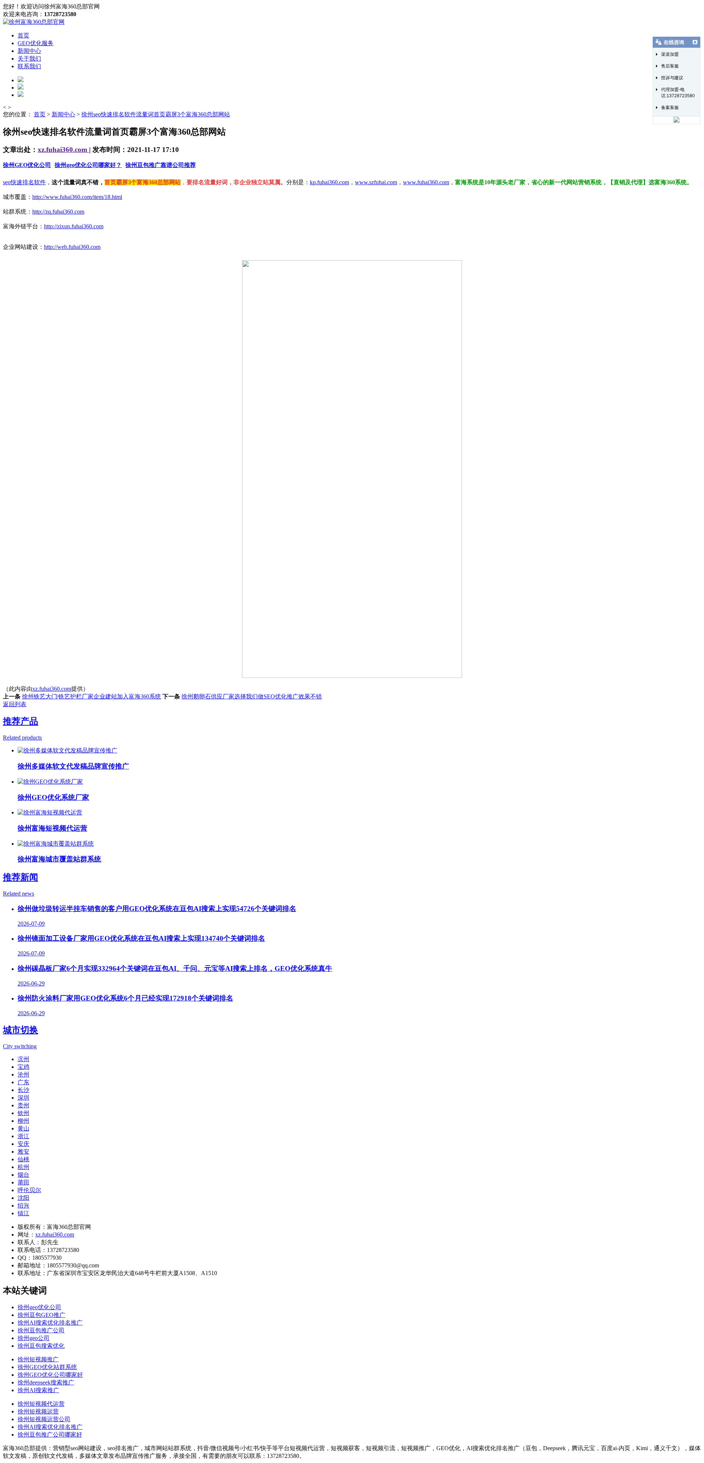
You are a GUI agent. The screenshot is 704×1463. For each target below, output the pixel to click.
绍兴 (23, 1205)
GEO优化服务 (36, 43)
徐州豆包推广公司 (41, 1330)
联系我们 (29, 66)
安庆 (23, 1144)
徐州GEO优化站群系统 (47, 1367)
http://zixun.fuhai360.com (73, 226)
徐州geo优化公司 (39, 1307)
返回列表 (14, 704)
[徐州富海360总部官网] (34, 22)
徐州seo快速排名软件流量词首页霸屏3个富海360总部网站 (155, 114)
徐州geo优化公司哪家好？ (88, 165)
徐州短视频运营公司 (44, 1419)
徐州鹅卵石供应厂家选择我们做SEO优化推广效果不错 (252, 696)
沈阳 (23, 1198)
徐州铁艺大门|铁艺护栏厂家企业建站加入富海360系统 (91, 696)
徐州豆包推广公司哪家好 (50, 1434)
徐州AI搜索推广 (38, 1390)
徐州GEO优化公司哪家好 (50, 1375)
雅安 (23, 1151)
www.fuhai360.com (426, 182)
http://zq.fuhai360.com (58, 211)
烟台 (23, 1175)
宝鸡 (23, 1067)
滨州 (23, 1059)
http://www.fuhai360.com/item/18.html (77, 197)
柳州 (23, 1121)
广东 (23, 1082)
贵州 (23, 1105)
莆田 (23, 1182)
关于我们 (29, 58)
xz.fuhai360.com (63, 149)
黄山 (23, 1128)
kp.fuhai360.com (329, 182)
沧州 (23, 1074)
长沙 (23, 1090)
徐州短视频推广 (38, 1359)
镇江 (23, 1213)
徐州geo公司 (34, 1338)
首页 (23, 35)
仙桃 (23, 1159)
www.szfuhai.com (376, 182)
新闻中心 (29, 51)
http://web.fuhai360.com (72, 247)
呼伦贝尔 (29, 1190)
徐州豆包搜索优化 (41, 1346)
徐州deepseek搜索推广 (46, 1382)
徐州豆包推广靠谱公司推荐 (160, 165)
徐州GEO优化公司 (27, 165)
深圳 (23, 1097)
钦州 (23, 1113)
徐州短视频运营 (38, 1411)
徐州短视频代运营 (41, 1404)
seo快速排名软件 (24, 182)
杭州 (23, 1167)
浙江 (23, 1136)
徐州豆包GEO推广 (41, 1315)
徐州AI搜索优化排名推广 (50, 1322)
